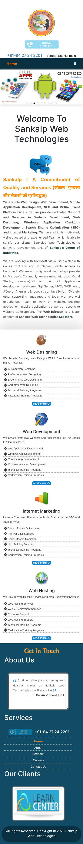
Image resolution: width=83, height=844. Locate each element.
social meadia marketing (22, 539)
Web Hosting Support (20, 619)
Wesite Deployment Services (24, 609)
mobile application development (26, 464)
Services (38, 754)
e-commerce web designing (25, 379)
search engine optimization (24, 528)
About (38, 747)
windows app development (24, 453)
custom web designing (21, 369)
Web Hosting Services (20, 603)
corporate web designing (23, 385)
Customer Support (18, 614)
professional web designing (24, 374)
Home (12, 64)
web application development (25, 448)
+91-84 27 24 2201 (24, 55)
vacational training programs (25, 395)
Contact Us (38, 766)
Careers (38, 760)
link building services (21, 544)
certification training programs (26, 475)
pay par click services (21, 533)
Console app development (23, 459)
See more (66, 316)
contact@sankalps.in (61, 55)
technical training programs (24, 390)
